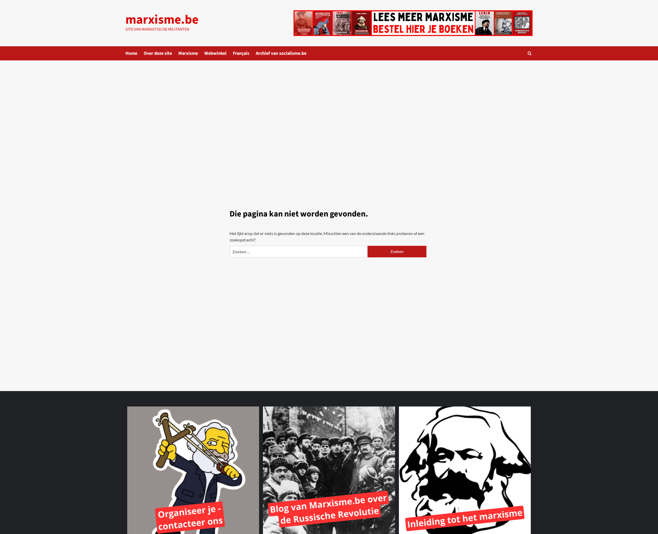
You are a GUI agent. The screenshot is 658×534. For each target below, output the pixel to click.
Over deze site (158, 53)
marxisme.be (161, 20)
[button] (529, 53)
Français (241, 53)
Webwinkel (215, 53)
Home (131, 53)
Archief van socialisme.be (281, 53)
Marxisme (188, 53)
